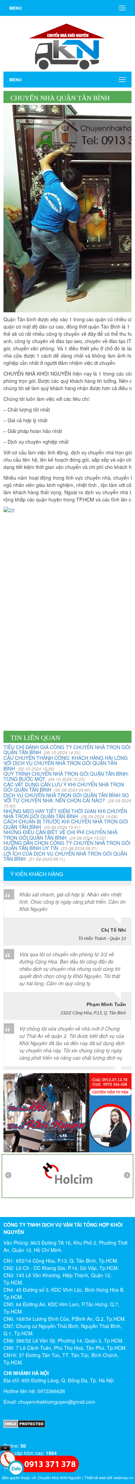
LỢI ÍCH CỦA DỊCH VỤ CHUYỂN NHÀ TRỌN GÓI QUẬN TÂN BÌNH (65, 856)
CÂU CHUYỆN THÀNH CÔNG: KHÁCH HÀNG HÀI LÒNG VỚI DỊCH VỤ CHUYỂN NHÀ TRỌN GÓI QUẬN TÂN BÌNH (65, 763)
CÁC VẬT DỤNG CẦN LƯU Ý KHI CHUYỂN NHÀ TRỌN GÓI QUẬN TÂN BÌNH (63, 787)
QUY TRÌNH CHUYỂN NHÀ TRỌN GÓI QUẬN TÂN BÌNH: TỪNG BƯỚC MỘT (66, 776)
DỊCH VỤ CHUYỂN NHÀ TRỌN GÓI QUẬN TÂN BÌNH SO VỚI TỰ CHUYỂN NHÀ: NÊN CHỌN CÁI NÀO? (67, 800)
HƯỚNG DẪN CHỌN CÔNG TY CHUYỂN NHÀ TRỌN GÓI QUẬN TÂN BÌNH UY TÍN (66, 845)
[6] (67, 1172)
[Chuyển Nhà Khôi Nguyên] (67, 42)
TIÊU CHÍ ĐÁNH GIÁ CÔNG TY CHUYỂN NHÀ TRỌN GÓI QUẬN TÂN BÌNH (66, 750)
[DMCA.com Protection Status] (67, 1424)
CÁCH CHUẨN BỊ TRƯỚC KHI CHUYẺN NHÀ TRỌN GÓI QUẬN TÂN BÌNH (65, 824)
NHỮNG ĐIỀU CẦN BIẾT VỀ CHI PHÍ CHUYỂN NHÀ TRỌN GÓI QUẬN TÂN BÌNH (60, 835)
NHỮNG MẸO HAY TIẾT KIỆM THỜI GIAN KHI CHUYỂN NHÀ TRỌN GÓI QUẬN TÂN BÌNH (65, 814)
